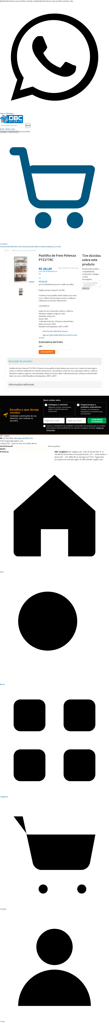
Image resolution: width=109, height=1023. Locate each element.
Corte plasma (25, 246)
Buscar (28, 125)
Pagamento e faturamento (40, 449)
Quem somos (18, 446)
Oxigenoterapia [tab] (13, 132)
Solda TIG (16, 246)
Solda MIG (9, 246)
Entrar (7, 129)
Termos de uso (43, 452)
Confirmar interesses (97, 420)
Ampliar (31, 282)
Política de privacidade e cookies (22, 452)
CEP (40, 346)
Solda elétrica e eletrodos (39, 246)
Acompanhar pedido (60, 449)
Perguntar (85, 288)
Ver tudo (3, 246)
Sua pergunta (87, 279)
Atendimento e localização (35, 446)
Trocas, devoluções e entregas (17, 449)
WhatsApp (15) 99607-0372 (23, 438)
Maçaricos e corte (54, 246)
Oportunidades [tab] (24, 131)
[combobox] (12, 125)
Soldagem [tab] (3, 132)
